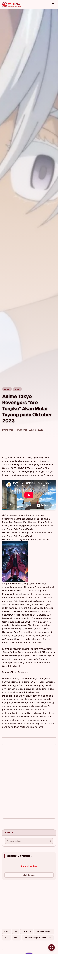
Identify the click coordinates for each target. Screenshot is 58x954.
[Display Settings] (51, 947)
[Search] (50, 841)
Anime (7, 389)
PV (15, 931)
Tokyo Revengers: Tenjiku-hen (37, 937)
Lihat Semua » (29, 875)
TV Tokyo (27, 931)
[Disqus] (29, 781)
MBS (16, 937)
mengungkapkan (10, 461)
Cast (6, 931)
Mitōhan (9, 429)
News (17, 389)
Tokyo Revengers (44, 931)
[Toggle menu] (53, 4)
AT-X (6, 937)
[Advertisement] (22, 902)
